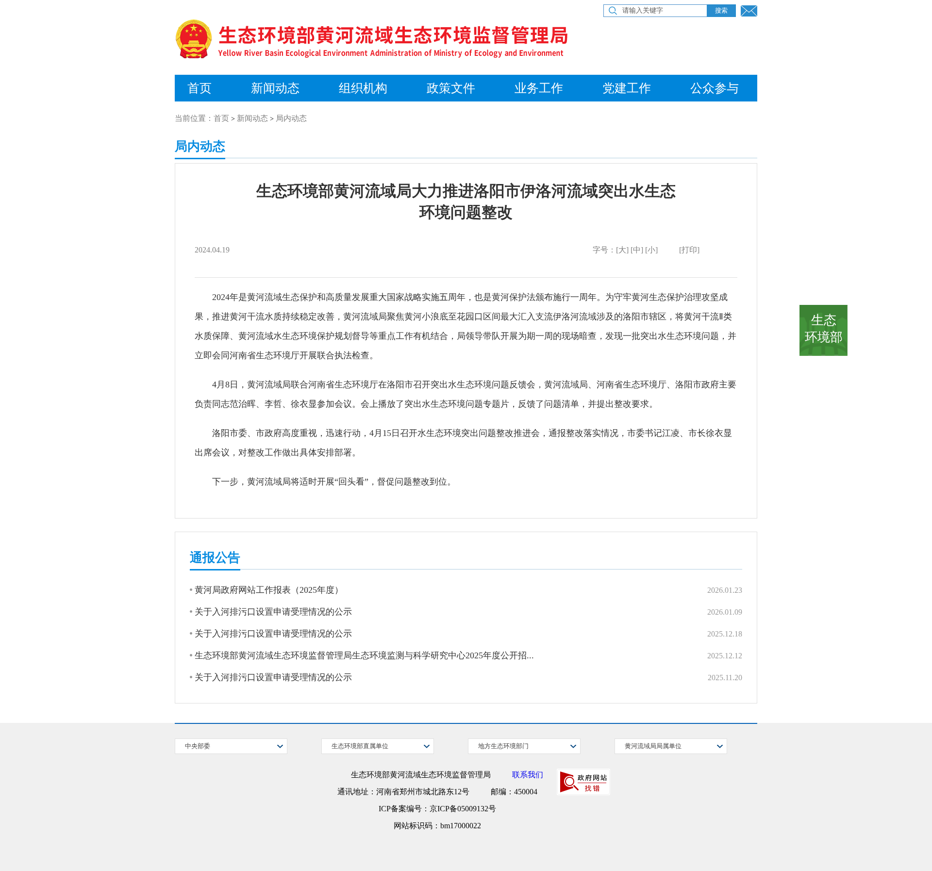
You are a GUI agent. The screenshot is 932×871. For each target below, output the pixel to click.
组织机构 (363, 88)
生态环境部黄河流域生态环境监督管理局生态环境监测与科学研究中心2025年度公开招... (364, 655)
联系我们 (527, 774)
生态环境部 (824, 328)
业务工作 (539, 88)
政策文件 (451, 88)
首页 (199, 88)
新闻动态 (275, 88)
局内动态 (291, 118)
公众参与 (714, 88)
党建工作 (626, 88)
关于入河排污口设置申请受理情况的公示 (273, 612)
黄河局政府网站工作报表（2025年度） (269, 590)
